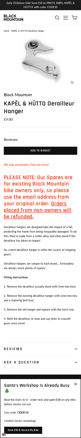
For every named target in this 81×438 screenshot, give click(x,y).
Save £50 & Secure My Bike (23, 430)
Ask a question (22, 362)
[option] (40, 60)
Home (6, 31)
